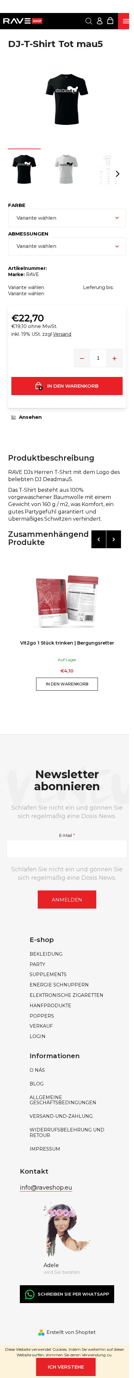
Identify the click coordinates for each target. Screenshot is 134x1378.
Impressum (45, 1149)
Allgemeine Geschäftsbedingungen (63, 1100)
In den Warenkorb (73, 386)
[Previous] (98, 539)
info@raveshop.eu (46, 1187)
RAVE (32, 274)
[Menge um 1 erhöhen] (114, 358)
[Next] (113, 539)
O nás (37, 1070)
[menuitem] (67, 954)
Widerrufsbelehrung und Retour (67, 1132)
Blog (37, 1084)
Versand (62, 334)
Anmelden (67, 900)
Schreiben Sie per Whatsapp (73, 1294)
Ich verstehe (66, 1367)
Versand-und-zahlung (61, 1116)
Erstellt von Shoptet (71, 1332)
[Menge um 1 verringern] (82, 358)
